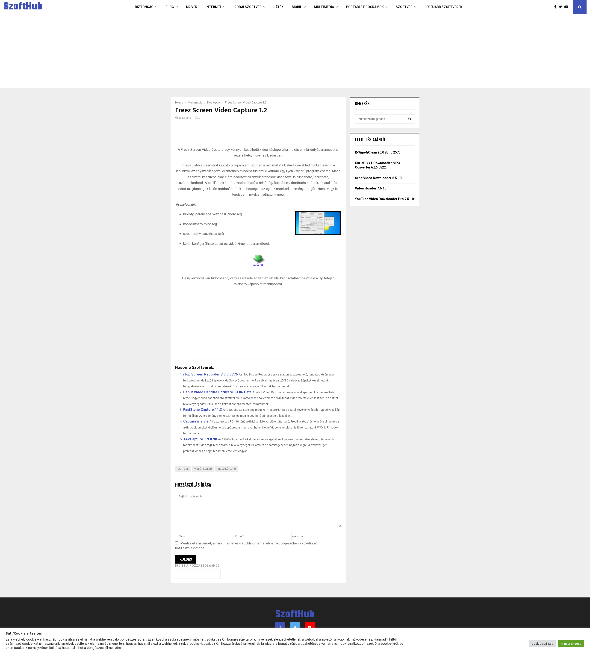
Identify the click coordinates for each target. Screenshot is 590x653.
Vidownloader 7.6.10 (370, 188)
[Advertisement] (276, 50)
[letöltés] (258, 258)
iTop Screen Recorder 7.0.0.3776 (210, 374)
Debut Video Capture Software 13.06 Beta (217, 392)
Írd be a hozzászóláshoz (197, 565)
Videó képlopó (227, 469)
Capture (183, 469)
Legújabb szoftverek (443, 7)
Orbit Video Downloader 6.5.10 (378, 178)
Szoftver (404, 7)
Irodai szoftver (247, 7)
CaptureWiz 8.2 (196, 421)
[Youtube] (567, 7)
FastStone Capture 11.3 (202, 410)
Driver (191, 7)
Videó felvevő (203, 469)
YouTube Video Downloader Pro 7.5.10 (384, 199)
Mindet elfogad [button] (571, 643)
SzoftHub (23, 7)
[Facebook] (556, 7)
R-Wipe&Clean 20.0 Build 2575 (378, 152)
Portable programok (365, 7)
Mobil (297, 7)
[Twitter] (561, 7)
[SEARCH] (410, 119)
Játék (278, 7)
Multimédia (324, 7)
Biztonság (144, 7)
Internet (213, 7)
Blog (169, 7)
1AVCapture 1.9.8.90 (200, 439)
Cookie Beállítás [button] (542, 643)
